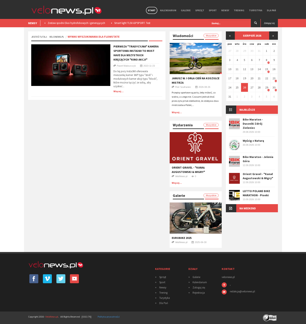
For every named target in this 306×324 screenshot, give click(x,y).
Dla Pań (271, 10)
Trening (239, 10)
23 (273, 78)
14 (259, 69)
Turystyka (255, 10)
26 (244, 87)
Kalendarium (168, 10)
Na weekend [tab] (247, 208)
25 (237, 87)
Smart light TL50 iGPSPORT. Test (132, 23)
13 (251, 69)
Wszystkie (211, 35)
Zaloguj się (199, 287)
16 (273, 69)
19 (244, 78)
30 (251, 51)
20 (251, 78)
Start (151, 10)
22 (266, 78)
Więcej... (118, 91)
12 (244, 69)
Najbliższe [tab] (247, 110)
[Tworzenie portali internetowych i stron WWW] (270, 316)
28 (237, 51)
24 (229, 87)
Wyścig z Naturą (253, 141)
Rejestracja (199, 292)
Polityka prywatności (109, 316)
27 (229, 51)
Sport (213, 10)
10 (229, 69)
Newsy (225, 10)
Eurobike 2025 (182, 238)
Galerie (186, 10)
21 (259, 78)
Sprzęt (199, 10)
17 (229, 78)
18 (237, 78)
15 (266, 69)
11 (237, 69)
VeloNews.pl (56, 36)
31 (259, 51)
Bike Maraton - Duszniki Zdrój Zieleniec (253, 124)
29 (244, 51)
